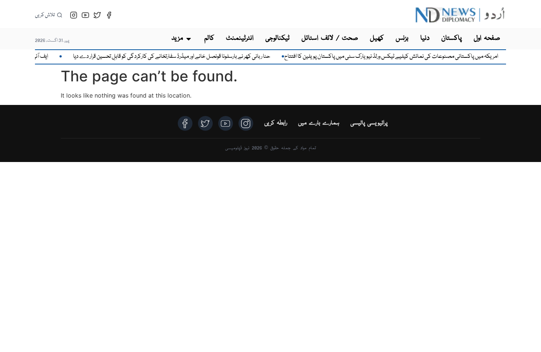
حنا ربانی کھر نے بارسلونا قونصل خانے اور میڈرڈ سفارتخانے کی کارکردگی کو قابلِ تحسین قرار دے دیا (177, 56)
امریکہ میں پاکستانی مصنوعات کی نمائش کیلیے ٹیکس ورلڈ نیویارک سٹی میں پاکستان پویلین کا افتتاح (397, 56)
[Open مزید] (188, 39)
